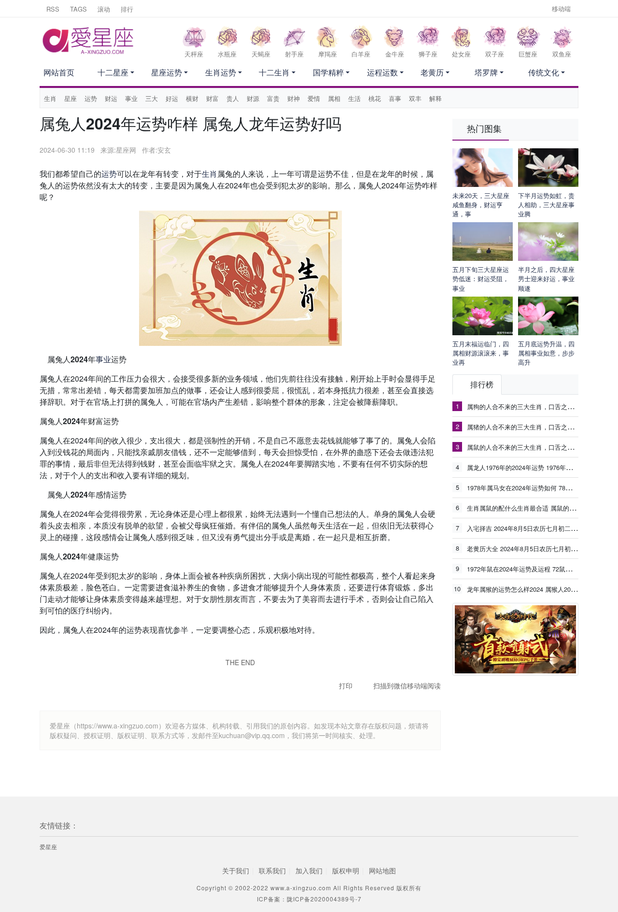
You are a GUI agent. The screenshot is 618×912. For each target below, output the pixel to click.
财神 (293, 98)
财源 (253, 98)
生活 (354, 98)
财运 (111, 98)
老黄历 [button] (432, 72)
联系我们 (272, 870)
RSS (52, 9)
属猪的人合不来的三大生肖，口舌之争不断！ (529, 426)
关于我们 (235, 870)
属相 (334, 98)
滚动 (104, 9)
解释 (435, 98)
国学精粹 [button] (328, 72)
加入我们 (309, 870)
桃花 (374, 98)
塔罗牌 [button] (486, 72)
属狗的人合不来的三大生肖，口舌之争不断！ (529, 406)
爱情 (314, 98)
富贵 (273, 98)
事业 (131, 98)
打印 (345, 685)
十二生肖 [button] (274, 72)
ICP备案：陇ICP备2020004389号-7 (309, 899)
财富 (212, 98)
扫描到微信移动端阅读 (407, 685)
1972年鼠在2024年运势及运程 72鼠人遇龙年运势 (535, 568)
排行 (127, 9)
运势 (90, 98)
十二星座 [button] (113, 72)
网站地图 (382, 870)
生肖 (50, 98)
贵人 (232, 98)
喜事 (395, 98)
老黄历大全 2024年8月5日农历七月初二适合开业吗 (537, 548)
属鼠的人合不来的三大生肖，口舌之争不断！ (529, 447)
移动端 (561, 8)
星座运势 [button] (166, 72)
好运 (172, 98)
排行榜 (481, 384)
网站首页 (58, 72)
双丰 (415, 98)
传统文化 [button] (543, 72)
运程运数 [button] (382, 72)
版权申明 (345, 870)
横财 (192, 98)
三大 (151, 98)
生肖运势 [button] (220, 72)
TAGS (78, 9)
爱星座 (48, 846)
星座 (70, 98)
